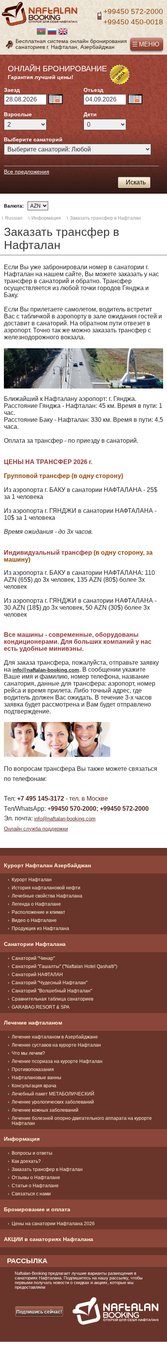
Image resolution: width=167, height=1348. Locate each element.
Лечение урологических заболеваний (53, 1102)
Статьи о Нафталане (35, 1185)
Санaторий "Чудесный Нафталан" (49, 982)
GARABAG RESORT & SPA (41, 1007)
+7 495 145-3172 (40, 798)
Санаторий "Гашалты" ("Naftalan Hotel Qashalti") (64, 966)
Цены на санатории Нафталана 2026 (53, 1223)
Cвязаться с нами (31, 1194)
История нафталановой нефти (46, 888)
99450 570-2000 (73, 808)
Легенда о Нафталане (36, 904)
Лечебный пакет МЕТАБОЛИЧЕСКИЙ (53, 1094)
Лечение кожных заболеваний (45, 1110)
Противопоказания (33, 1069)
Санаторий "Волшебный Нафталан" (52, 991)
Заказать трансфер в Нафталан (47, 1169)
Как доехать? (26, 1161)
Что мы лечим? (28, 1053)
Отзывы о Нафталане (36, 1177)
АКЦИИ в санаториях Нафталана (48, 1239)
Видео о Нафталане (34, 920)
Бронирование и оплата (37, 1209)
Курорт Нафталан (32, 879)
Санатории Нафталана (35, 944)
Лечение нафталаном (33, 1023)
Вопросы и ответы (32, 1153)
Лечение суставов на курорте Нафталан (56, 1045)
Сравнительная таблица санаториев (52, 999)
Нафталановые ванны (36, 1077)
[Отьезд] (135, 99)
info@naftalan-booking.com (65, 819)
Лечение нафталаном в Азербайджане (55, 1037)
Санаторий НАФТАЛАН (37, 974)
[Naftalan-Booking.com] (39, 24)
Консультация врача (34, 1085)
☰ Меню (145, 44)
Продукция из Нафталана (40, 928)
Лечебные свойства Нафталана (47, 896)
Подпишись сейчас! (39, 1312)
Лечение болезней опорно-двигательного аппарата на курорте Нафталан (82, 1121)
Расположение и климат (38, 912)
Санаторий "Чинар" (33, 958)
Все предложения (26, 171)
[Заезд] (55, 99)
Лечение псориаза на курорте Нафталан (57, 1061)
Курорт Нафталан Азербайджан (47, 865)
